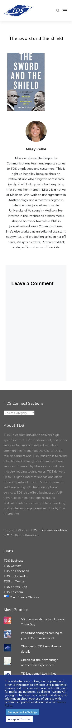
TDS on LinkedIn (15, 576)
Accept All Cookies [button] (19, 719)
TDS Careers (13, 566)
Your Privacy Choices (24, 597)
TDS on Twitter (15, 581)
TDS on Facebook (16, 571)
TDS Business (13, 560)
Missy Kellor (36, 149)
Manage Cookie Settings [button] (22, 712)
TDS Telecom (13, 592)
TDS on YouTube (15, 587)
